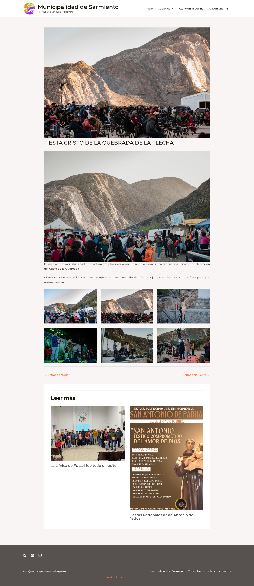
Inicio (149, 8)
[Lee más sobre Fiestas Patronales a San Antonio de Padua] (166, 458)
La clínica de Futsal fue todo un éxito (83, 466)
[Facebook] (24, 555)
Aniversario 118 (218, 8)
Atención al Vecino (191, 8)
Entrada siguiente (196, 375)
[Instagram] (32, 555)
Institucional (114, 577)
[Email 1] (40, 555)
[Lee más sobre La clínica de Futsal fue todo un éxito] (88, 433)
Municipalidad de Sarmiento (78, 6)
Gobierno (164, 8)
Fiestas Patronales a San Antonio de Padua (161, 517)
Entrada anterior (57, 375)
